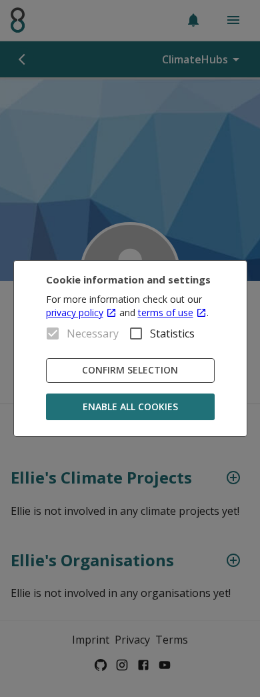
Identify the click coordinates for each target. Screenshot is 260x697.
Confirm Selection (130, 370)
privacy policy (74, 312)
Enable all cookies (130, 406)
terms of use (165, 312)
